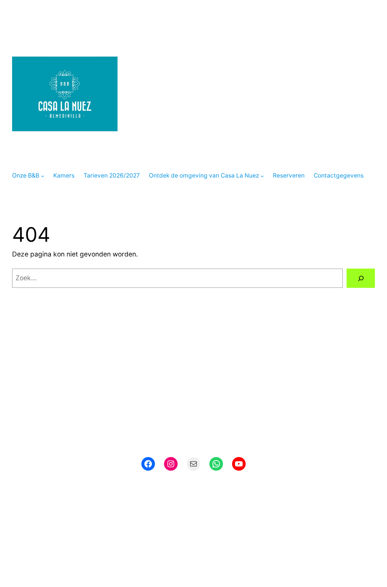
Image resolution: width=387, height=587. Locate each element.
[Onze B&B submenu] (42, 176)
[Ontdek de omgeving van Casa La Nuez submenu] (262, 176)
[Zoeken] (361, 278)
